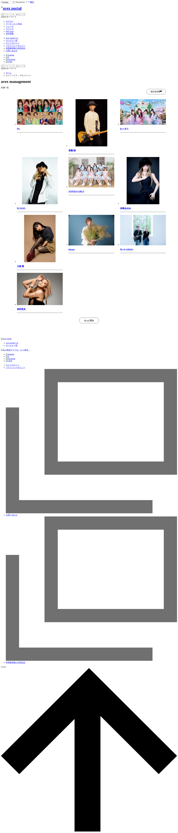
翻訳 (32, 2)
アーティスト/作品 (14, 24)
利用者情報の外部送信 (15, 48)
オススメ (10, 21)
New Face (10, 31)
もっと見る (89, 320)
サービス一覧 (11, 41)
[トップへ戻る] (89, 831)
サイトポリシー (12, 43)
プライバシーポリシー (15, 46)
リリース (10, 29)
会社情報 (10, 34)
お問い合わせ (11, 51)
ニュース (10, 26)
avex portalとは (12, 38)
